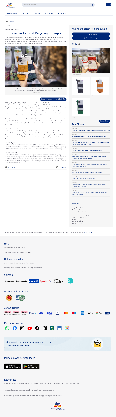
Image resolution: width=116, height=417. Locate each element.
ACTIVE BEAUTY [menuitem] (62, 13)
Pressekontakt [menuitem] (49, 13)
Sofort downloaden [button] (92, 34)
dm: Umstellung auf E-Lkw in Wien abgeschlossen (87, 150)
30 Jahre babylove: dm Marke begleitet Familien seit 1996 (89, 136)
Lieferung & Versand (10, 252)
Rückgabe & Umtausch (24, 252)
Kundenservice (20, 247)
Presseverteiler (88, 232)
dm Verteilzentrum (26, 268)
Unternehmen (8, 263)
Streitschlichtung (48, 390)
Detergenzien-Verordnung (35, 396)
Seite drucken (12, 167)
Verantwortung (18, 263)
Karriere (26, 263)
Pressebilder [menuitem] (26, 13)
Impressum (7, 390)
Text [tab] (7, 21)
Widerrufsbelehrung (36, 390)
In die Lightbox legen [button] (92, 38)
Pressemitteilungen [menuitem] (12, 13)
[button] (92, 4)
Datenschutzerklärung (18, 390)
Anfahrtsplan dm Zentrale (12, 268)
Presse (32, 263)
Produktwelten (37, 268)
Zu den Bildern (104, 121)
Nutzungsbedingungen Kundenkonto (15, 396)
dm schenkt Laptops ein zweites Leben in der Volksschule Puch (91, 130)
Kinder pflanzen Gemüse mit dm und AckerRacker (87, 172)
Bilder (75, 44)
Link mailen (62, 167)
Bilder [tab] (12, 21)
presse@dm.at (81, 224)
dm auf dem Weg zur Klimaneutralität (83, 178)
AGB (27, 390)
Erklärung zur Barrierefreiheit (53, 396)
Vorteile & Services (9, 247)
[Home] (10, 5)
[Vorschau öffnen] (36, 66)
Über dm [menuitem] (37, 13)
